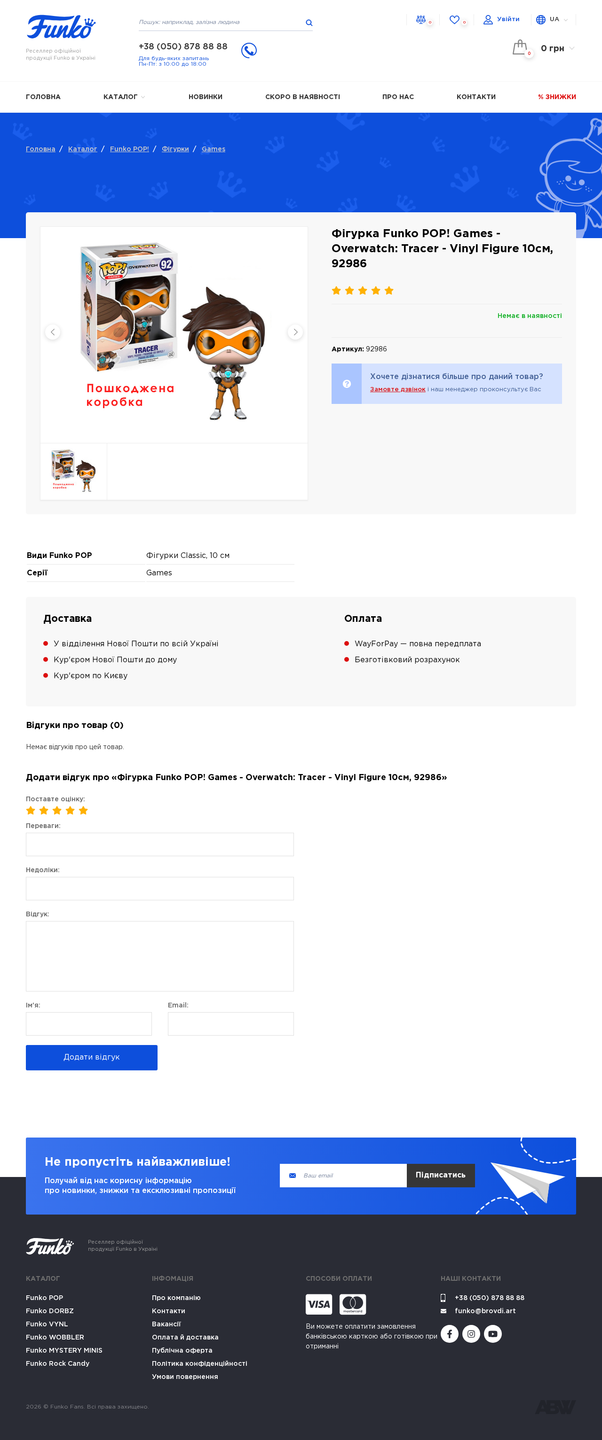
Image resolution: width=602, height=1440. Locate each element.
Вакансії (166, 1324)
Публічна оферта (182, 1351)
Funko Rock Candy (57, 1364)
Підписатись (441, 1175)
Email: (178, 1005)
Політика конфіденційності (199, 1364)
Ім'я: (33, 1005)
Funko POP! (129, 149)
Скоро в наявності (302, 97)
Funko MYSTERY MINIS (64, 1351)
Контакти (476, 97)
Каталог (121, 97)
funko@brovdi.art (485, 1311)
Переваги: (43, 826)
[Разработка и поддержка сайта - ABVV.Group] (555, 1407)
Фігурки (175, 149)
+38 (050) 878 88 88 (183, 47)
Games (213, 149)
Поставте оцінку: (55, 799)
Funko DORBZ (50, 1311)
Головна (43, 97)
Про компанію (176, 1298)
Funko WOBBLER (55, 1337)
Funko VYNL (47, 1324)
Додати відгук (91, 1057)
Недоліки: (43, 870)
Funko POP (44, 1298)
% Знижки (557, 97)
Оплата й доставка (185, 1337)
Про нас (398, 97)
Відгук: (37, 914)
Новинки (205, 97)
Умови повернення (185, 1377)
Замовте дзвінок (398, 389)
